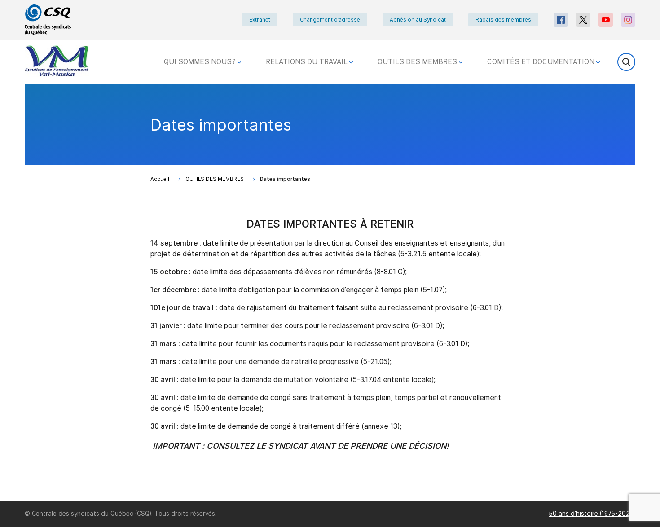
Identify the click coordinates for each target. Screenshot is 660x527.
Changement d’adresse (330, 20)
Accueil (159, 179)
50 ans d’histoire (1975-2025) (592, 513)
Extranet (259, 20)
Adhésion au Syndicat (418, 20)
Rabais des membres (503, 20)
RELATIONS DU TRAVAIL (307, 61)
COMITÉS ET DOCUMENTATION (541, 61)
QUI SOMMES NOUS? (201, 61)
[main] (330, 292)
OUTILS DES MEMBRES (418, 61)
